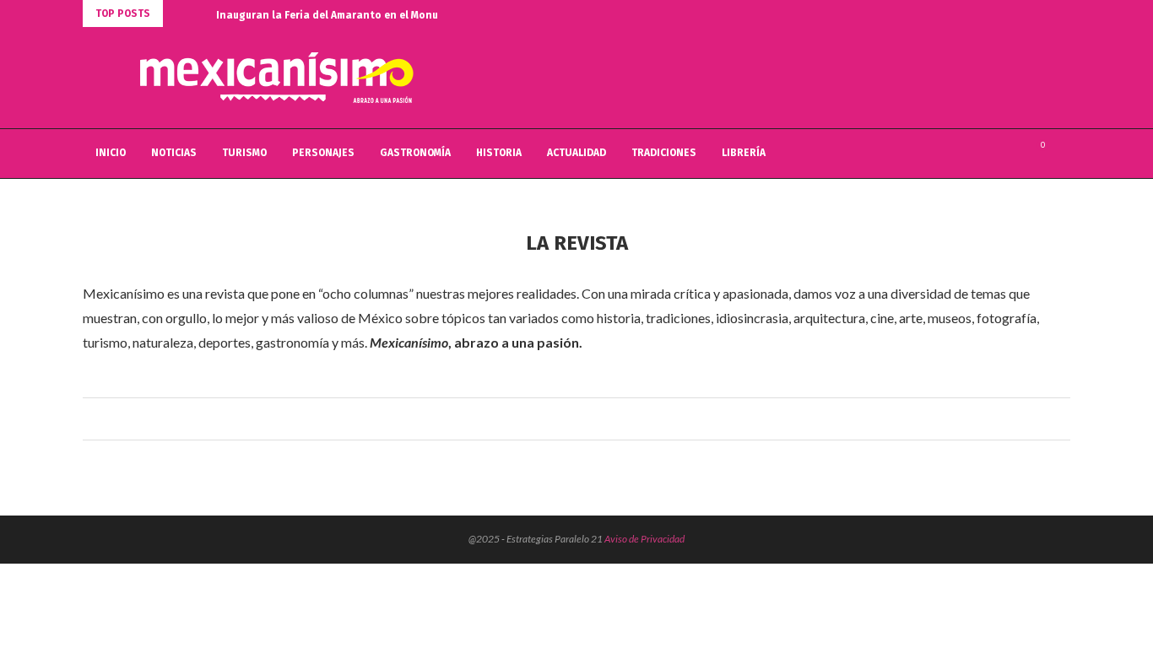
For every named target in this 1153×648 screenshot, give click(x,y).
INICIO (110, 153)
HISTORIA (499, 153)
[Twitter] (994, 153)
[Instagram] (1012, 153)
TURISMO (244, 153)
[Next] (200, 13)
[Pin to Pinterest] (590, 419)
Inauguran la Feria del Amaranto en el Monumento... (347, 15)
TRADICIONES (663, 153)
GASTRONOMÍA (415, 153)
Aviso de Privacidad (644, 538)
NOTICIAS (174, 153)
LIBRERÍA (744, 153)
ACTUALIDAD (576, 153)
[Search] (1061, 153)
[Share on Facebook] (558, 419)
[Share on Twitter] (574, 419)
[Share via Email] (606, 419)
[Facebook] (977, 153)
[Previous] (179, 13)
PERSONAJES (323, 153)
